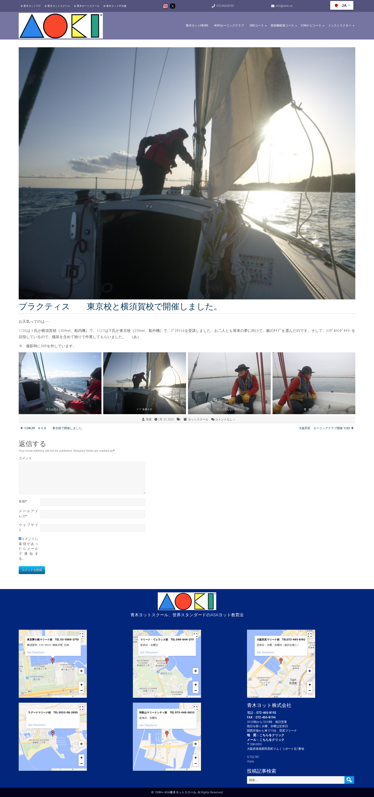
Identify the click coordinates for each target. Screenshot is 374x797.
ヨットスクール (198, 419)
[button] (53, 661)
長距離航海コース (282, 25)
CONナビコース (311, 25)
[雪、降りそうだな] (314, 383)
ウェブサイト (28, 527)
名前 (23, 501)
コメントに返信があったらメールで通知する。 (28, 548)
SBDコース (257, 25)
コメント (25, 458)
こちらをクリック (271, 735)
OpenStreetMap (80, 696)
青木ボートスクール (88, 5)
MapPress (56, 696)
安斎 (149, 419)
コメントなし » (225, 419)
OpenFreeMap (66, 696)
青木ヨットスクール (58, 5)
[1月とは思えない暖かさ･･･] (60, 383)
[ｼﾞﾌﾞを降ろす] (144, 383)
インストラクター (339, 25)
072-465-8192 (225, 6)
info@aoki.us (284, 6)
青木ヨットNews (197, 25)
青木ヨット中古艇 (116, 5)
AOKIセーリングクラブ (229, 25)
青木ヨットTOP (32, 5)
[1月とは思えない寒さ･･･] (229, 383)
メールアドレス (28, 513)
